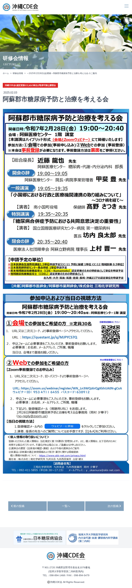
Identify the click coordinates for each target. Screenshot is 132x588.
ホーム (6, 73)
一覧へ (66, 506)
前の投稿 (18, 506)
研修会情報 (18, 73)
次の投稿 (113, 506)
